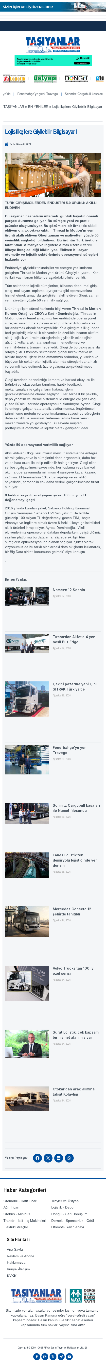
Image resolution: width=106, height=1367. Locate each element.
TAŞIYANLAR (13, 107)
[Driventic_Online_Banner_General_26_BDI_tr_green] (53, 65)
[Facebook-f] (36, 1356)
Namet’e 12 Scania (69, 590)
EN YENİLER (38, 107)
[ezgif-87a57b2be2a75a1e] (53, 10)
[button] (37, 1158)
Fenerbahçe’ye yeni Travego (25, 94)
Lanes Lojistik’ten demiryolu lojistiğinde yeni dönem (76, 860)
